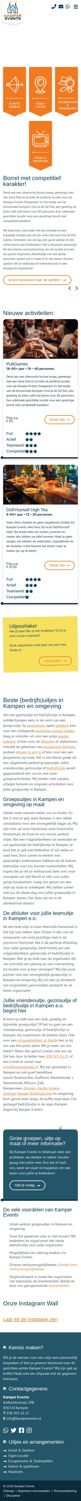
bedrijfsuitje (56, 768)
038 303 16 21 (57, 1056)
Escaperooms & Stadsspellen (30, 1461)
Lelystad (9, 1093)
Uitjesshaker (53, 661)
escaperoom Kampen (59, 746)
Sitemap (8, 1491)
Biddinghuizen (41, 1093)
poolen (63, 736)
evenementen (59, 1285)
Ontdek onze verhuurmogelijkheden (43, 1266)
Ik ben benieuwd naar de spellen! (34, 280)
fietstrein (47, 741)
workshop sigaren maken (55, 731)
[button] (69, 288)
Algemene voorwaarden (34, 1491)
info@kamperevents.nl (20, 1067)
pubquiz (9, 741)
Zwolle (42, 1088)
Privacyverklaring (65, 1491)
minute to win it (28, 752)
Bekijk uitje (57, 419)
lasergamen (36, 725)
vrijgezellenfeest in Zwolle (37, 1040)
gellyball (61, 725)
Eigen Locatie (18, 1455)
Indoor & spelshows (23, 1466)
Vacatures (15, 1471)
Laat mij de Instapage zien (30, 1319)
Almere (54, 1088)
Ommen (30, 1088)
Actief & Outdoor (21, 1450)
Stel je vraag (25, 1185)
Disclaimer (13, 1495)
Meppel (22, 1093)
